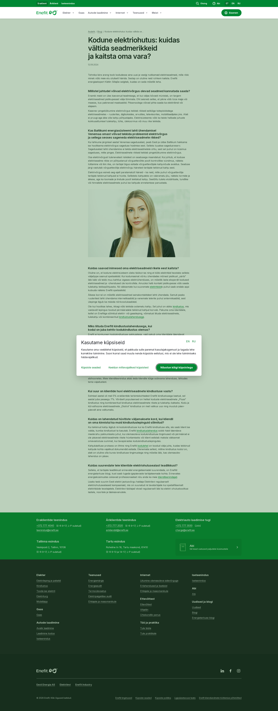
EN (188, 341)
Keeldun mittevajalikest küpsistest (128, 367)
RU (194, 341)
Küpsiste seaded (91, 367)
